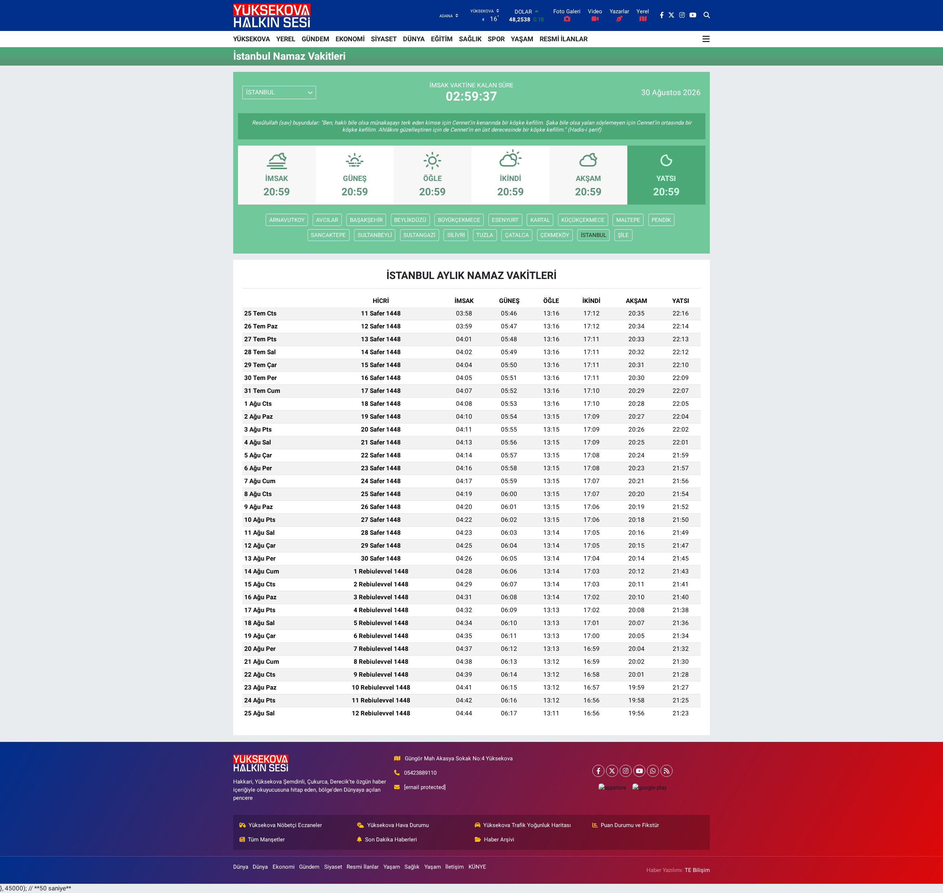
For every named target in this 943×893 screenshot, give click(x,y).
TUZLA (484, 235)
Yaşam (391, 867)
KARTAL (540, 220)
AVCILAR (327, 220)
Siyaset (333, 867)
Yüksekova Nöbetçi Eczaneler (285, 825)
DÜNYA (414, 39)
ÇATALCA (517, 235)
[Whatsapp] (653, 771)
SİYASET (384, 39)
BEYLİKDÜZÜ (410, 220)
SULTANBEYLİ (375, 235)
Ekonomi (284, 867)
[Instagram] (626, 771)
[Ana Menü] (706, 39)
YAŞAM (522, 39)
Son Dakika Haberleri (391, 839)
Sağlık (412, 867)
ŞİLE (623, 235)
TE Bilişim (697, 870)
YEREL (285, 39)
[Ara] (707, 15)
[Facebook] (598, 771)
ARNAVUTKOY (287, 220)
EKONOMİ (350, 39)
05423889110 (420, 773)
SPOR (496, 39)
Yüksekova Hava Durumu (398, 825)
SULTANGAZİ (419, 235)
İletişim (454, 867)
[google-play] (649, 787)
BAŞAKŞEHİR (366, 220)
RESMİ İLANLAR (564, 39)
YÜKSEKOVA (251, 39)
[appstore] (612, 787)
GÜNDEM (315, 39)
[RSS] (666, 771)
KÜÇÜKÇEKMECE (582, 220)
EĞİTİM (442, 39)
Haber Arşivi (499, 839)
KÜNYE (477, 867)
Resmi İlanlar (363, 867)
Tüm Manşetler (266, 839)
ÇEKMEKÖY (554, 235)
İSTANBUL (593, 235)
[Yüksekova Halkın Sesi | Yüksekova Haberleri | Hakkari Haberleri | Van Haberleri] (272, 15)
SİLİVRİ (456, 235)
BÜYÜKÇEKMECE (459, 220)
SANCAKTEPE (328, 235)
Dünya (240, 867)
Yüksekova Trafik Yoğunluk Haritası (527, 825)
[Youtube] (639, 771)
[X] (612, 771)
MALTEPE (628, 220)
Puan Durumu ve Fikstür (630, 825)
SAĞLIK (470, 39)
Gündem (309, 867)
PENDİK (661, 220)
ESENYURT (505, 220)
